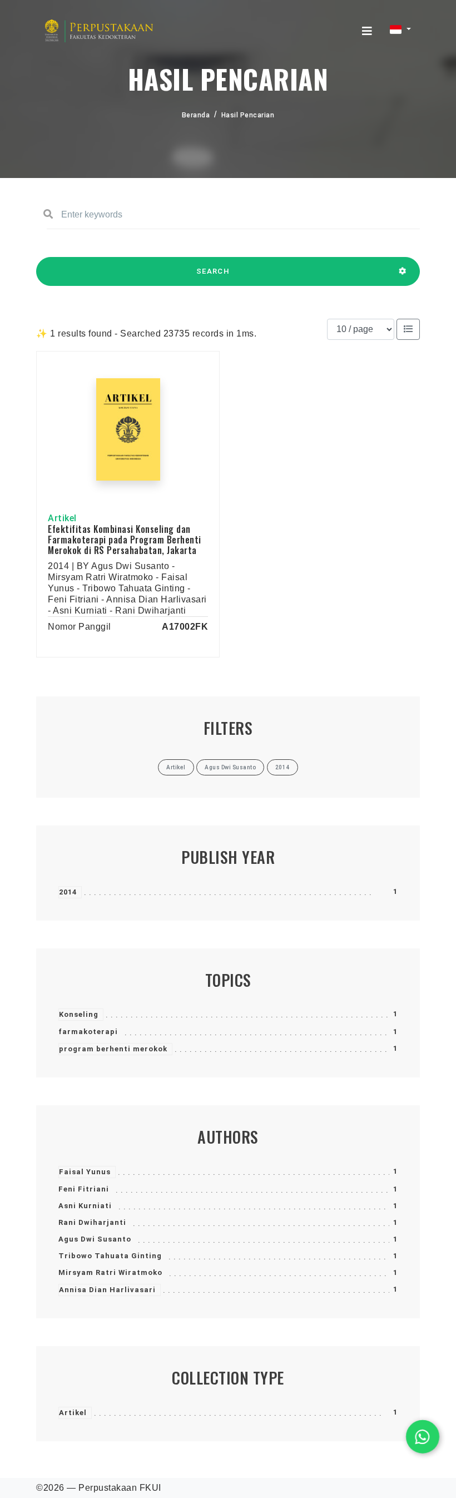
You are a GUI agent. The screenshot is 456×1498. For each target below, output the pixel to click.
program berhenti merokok (113, 1049)
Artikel (73, 1412)
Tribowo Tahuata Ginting (110, 1256)
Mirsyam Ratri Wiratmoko (110, 1272)
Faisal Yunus (85, 1172)
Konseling (78, 1014)
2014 (68, 892)
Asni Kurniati (85, 1206)
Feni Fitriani (83, 1189)
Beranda (196, 115)
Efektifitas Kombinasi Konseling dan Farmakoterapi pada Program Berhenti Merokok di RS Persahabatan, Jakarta (124, 539)
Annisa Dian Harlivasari (107, 1290)
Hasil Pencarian (248, 115)
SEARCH (213, 271)
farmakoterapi (88, 1031)
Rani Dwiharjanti (92, 1222)
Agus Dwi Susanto (94, 1239)
